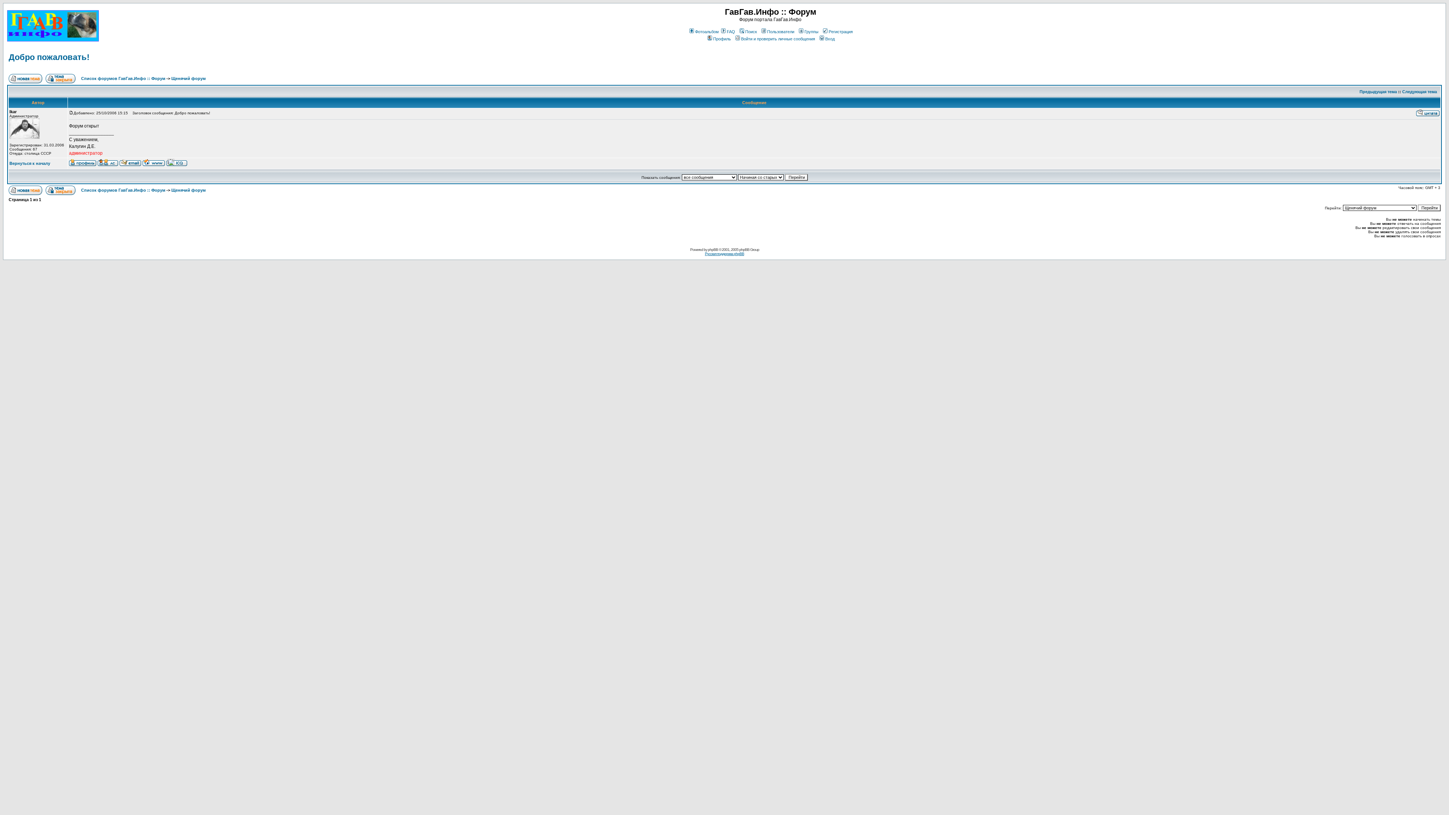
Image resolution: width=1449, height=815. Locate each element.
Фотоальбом (707, 31)
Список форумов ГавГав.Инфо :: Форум (123, 78)
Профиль (722, 39)
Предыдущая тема (1378, 91)
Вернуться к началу (29, 163)
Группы (811, 31)
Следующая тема (1419, 91)
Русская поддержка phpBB (724, 254)
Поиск (751, 31)
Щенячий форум (188, 78)
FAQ (731, 31)
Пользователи (780, 31)
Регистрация (841, 31)
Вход (830, 39)
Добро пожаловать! (49, 57)
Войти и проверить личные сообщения (778, 39)
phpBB (713, 250)
